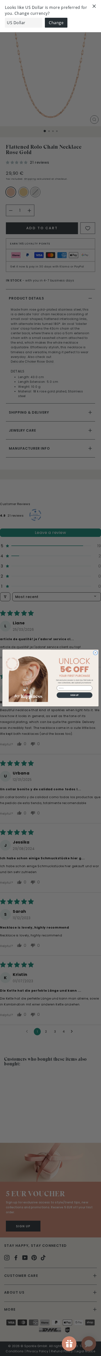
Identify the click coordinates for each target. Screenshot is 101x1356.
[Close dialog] (95, 653)
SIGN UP (74, 695)
